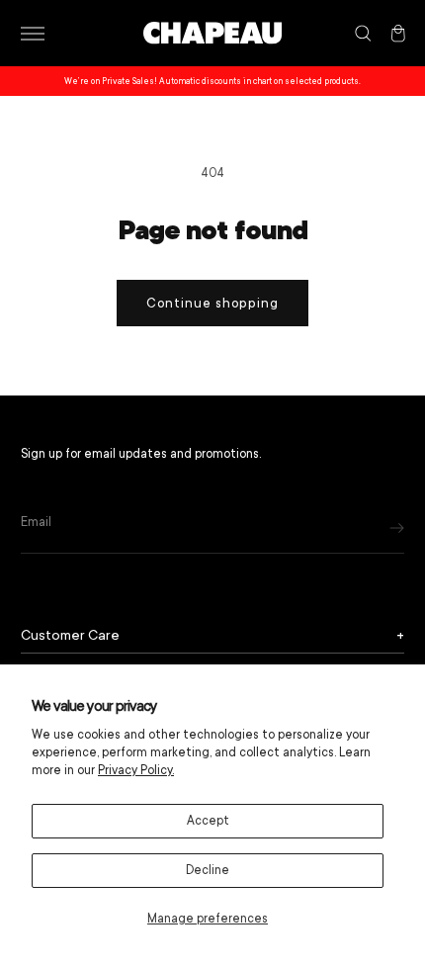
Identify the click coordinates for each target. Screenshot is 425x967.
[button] (32, 33)
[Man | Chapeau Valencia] (212, 33)
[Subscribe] (396, 527)
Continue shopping (212, 303)
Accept (208, 821)
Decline (207, 870)
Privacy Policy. (136, 770)
